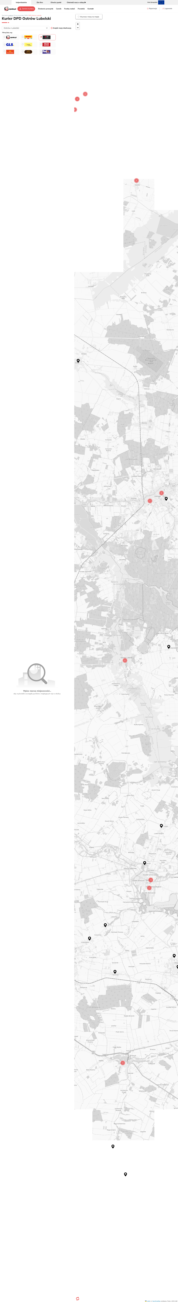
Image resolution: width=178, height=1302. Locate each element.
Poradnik (81, 9)
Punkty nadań (69, 9)
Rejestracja (153, 8)
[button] (166, 498)
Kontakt (91, 9)
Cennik (58, 9)
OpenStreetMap (156, 1301)
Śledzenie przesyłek (45, 9)
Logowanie (168, 8)
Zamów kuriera (27, 9)
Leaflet (148, 1301)
